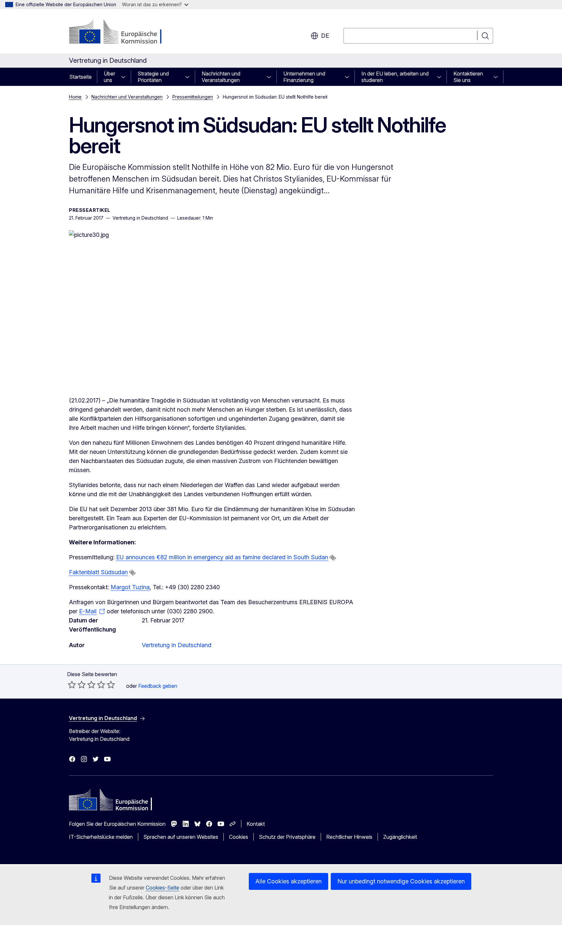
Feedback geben (157, 686)
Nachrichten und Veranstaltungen (221, 76)
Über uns (109, 76)
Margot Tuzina (130, 587)
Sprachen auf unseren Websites (180, 837)
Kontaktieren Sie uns (468, 76)
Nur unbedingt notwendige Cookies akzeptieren (401, 881)
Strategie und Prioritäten (153, 76)
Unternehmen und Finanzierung (304, 76)
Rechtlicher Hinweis (349, 837)
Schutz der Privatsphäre (287, 837)
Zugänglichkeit (400, 837)
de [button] (325, 35)
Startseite (80, 77)
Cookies (238, 837)
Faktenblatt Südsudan (98, 572)
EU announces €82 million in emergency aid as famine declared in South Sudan (222, 557)
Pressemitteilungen (192, 97)
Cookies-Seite (162, 887)
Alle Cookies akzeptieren (288, 881)
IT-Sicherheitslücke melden (101, 837)
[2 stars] (77, 684)
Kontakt (256, 824)
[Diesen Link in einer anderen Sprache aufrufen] (332, 557)
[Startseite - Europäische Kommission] (121, 33)
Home (75, 97)
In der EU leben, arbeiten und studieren (395, 76)
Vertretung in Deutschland (176, 645)
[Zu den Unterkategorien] (125, 77)
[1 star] (72, 684)
